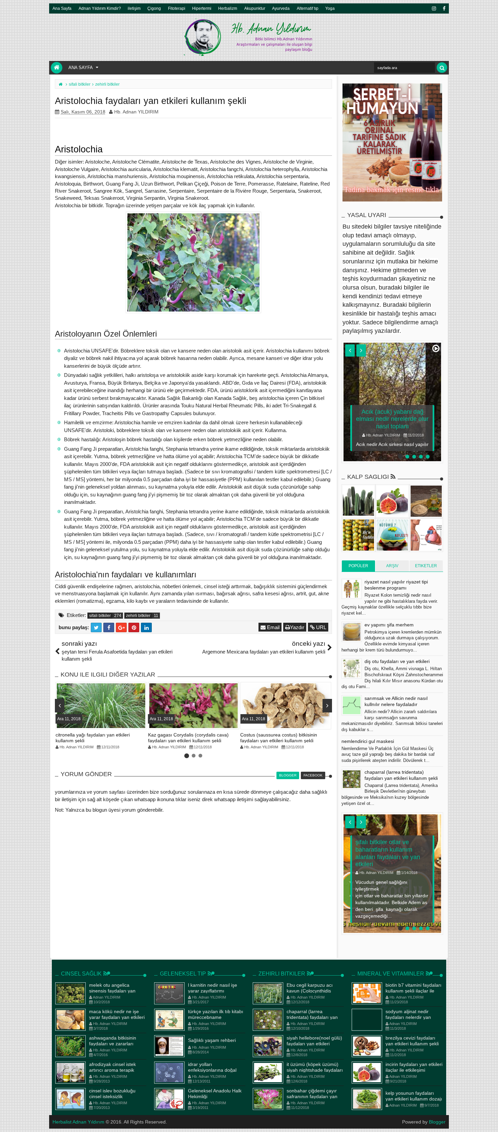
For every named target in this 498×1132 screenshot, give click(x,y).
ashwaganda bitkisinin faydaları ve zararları (112, 1040)
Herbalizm (227, 8)
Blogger (437, 1122)
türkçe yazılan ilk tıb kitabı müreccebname (215, 1014)
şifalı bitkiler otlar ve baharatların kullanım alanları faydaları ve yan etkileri (387, 853)
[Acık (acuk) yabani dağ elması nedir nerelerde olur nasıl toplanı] (392, 402)
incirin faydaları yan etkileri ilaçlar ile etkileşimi (414, 1067)
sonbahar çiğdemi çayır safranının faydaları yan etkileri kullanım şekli (312, 1096)
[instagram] (434, 8)
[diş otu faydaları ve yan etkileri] (351, 668)
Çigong (154, 8)
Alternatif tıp (307, 8)
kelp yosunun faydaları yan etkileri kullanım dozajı (414, 1096)
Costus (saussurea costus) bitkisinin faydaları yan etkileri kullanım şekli (278, 737)
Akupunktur (254, 8)
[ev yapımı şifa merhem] (351, 632)
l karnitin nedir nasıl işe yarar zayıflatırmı (212, 988)
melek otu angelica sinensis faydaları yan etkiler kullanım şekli (112, 990)
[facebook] (444, 8)
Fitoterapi (176, 8)
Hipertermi (201, 8)
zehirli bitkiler (138, 615)
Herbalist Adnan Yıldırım (78, 1122)
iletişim (134, 8)
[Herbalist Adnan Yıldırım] (56, 67)
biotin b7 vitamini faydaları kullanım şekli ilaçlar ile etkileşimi (413, 990)
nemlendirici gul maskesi (367, 741)
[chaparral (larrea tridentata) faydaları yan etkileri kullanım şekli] (351, 779)
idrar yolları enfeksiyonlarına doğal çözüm (212, 1070)
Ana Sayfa (62, 8)
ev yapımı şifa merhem (389, 624)
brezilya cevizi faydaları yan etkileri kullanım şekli (412, 1040)
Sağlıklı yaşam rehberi (212, 1040)
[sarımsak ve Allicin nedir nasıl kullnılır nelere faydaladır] (351, 705)
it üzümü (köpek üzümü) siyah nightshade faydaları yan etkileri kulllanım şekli (315, 1070)
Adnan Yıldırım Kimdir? (100, 8)
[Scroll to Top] (489, 1120)
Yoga (330, 8)
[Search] (442, 67)
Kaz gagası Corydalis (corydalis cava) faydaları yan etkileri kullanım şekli (188, 737)
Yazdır (297, 627)
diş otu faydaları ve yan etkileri (397, 661)
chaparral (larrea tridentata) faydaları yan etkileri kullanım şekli (312, 1017)
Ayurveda (281, 8)
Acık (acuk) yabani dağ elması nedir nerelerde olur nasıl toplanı (392, 419)
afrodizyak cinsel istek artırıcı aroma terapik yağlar (112, 1070)
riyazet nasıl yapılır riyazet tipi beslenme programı (396, 585)
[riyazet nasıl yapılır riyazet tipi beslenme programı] (351, 589)
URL (320, 627)
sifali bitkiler (100, 615)
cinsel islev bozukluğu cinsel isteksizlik (112, 1093)
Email (272, 627)
